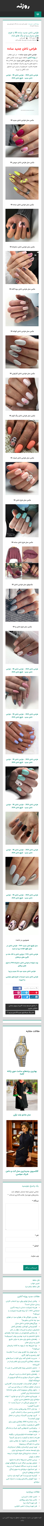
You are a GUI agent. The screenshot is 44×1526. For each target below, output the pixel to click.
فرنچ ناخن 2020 (17, 78)
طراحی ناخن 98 (18, 75)
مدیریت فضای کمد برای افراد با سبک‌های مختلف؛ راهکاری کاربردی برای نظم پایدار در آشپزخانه (23, 1361)
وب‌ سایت (35, 1256)
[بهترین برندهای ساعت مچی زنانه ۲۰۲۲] (22, 1066)
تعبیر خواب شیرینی (29, 1496)
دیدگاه (35, 1201)
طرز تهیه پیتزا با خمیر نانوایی (26, 1506)
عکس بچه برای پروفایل (28, 1500)
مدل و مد (30, 24)
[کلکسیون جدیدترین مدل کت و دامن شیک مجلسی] (22, 1166)
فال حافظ (36, 1280)
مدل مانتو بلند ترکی (22, 1114)
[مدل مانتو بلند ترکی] (22, 1110)
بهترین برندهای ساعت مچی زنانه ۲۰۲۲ (22, 1073)
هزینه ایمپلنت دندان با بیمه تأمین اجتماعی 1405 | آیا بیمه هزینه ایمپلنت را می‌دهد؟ (24, 1310)
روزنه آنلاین (36, 24)
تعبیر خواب (35, 1283)
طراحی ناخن (18, 40)
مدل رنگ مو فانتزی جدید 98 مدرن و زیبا (21, 1012)
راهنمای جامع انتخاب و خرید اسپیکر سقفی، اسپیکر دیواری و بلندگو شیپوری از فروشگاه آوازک (24, 1377)
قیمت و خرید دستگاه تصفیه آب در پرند (22, 1466)
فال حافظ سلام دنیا (32, 1286)
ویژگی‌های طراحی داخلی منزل (26, 1323)
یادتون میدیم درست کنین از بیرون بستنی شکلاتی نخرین (23, 1006)
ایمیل (36, 1246)
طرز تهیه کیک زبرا (30, 1503)
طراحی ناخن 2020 (31, 75)
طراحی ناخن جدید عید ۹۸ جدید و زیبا (22, 971)
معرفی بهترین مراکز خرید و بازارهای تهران (21, 1463)
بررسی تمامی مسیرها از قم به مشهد (23, 1460)
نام (37, 1235)
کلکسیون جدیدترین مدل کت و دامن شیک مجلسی (22, 1173)
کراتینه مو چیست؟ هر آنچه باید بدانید (22, 1475)
